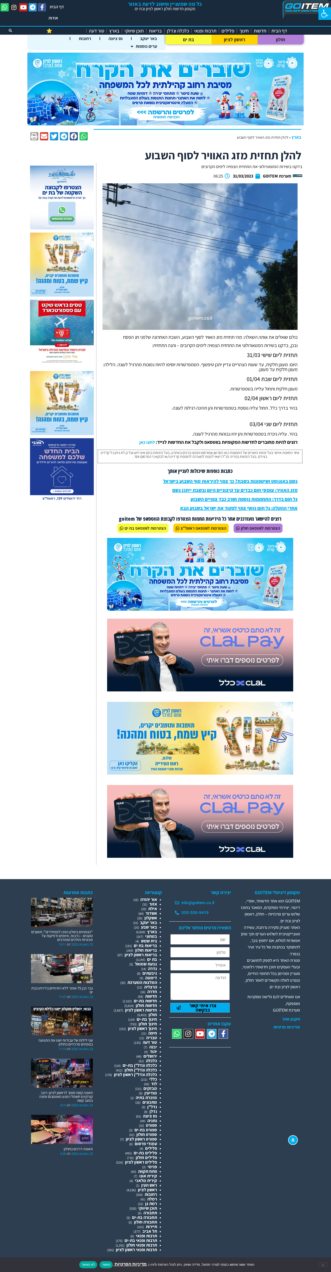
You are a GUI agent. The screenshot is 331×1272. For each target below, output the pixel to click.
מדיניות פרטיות (286, 1027)
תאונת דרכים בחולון (78, 1148)
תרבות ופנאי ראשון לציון (136, 1249)
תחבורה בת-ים (144, 1217)
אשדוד (151, 913)
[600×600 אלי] (62, 362)
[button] (324, 13)
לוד (154, 1083)
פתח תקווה (147, 1171)
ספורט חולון (146, 1134)
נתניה (152, 1120)
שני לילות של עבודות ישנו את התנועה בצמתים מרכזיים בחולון (66, 1042)
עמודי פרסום (146, 1143)
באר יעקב (148, 38)
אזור (153, 904)
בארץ (114, 31)
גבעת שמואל (146, 964)
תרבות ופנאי (205, 31)
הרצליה (150, 987)
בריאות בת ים (145, 945)
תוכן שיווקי (134, 31)
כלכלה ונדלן (178, 31)
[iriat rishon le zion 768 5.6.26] (200, 773)
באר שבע (149, 927)
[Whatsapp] (4, 7)
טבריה (151, 1037)
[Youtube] (23, 7)
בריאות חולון (146, 950)
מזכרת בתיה (146, 1097)
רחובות (85, 38)
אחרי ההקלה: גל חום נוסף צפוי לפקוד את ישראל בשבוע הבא (239, 508)
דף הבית (57, 6)
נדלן (153, 1111)
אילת (152, 908)
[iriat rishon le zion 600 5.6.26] (62, 295)
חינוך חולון (148, 1024)
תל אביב (149, 1231)
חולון (280, 39)
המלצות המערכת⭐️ (65, 31)
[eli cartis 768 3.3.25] (200, 690)
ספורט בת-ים (145, 1130)
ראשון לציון (234, 39)
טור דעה (96, 31)
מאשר (106, 1264)
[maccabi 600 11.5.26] (62, 500)
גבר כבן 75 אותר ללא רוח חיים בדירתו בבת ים (62, 990)
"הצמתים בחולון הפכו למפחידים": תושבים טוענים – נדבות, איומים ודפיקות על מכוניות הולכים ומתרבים (62, 935)
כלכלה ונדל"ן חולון (141, 1070)
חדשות (260, 31)
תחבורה (150, 1212)
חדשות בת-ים (145, 1001)
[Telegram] (33, 7)
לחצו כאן (147, 442)
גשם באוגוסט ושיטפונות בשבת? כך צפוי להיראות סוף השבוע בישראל (230, 481)
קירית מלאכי (146, 1180)
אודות (53, 18)
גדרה (152, 968)
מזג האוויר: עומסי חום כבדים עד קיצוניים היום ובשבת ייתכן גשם (235, 490)
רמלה (152, 1199)
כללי (153, 1079)
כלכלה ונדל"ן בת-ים (140, 1065)
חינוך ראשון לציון (142, 1028)
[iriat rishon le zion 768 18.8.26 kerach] (200, 609)
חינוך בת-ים (147, 1019)
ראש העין (149, 1185)
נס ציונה (116, 38)
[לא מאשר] (323, 1264)
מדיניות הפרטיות (130, 1264)
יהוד (153, 1051)
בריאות (155, 31)
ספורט (151, 1125)
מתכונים (149, 1102)
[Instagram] (14, 7)
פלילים (227, 31)
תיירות (151, 1226)
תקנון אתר (291, 1019)
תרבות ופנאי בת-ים (141, 1240)
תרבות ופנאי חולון (141, 1245)
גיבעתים (149, 973)
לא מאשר (88, 1264)
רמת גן (151, 1203)
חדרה (152, 991)
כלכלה (151, 1060)
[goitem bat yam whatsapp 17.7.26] (62, 228)
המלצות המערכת (142, 982)
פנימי (152, 1166)
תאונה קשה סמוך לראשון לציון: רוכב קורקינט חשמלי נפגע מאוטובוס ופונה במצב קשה (66, 1096)
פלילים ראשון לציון (141, 1162)
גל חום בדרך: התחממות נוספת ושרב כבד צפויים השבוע (244, 499)
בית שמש (149, 941)
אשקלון (150, 918)
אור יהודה (148, 899)
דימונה (151, 977)
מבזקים (150, 1088)
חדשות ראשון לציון (141, 1010)
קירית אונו (148, 1176)
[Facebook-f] (42, 7)
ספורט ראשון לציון (141, 1139)
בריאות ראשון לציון (141, 954)
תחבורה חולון (145, 1222)
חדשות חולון (146, 1005)
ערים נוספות (146, 46)
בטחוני (151, 936)
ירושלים (150, 1056)
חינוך (244, 31)
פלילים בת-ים (145, 1153)
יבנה (153, 1047)
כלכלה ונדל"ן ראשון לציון (135, 1074)
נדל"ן (152, 1107)
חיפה (152, 1033)
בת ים (188, 39)
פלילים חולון (146, 1157)
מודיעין (150, 1093)
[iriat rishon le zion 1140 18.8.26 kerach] (165, 124)
